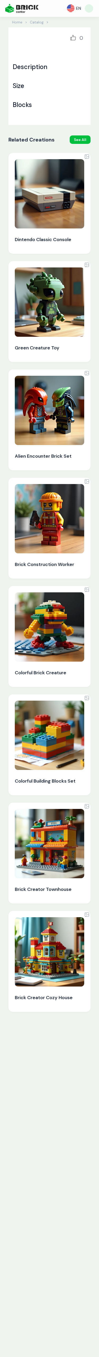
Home (17, 22)
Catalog (37, 22)
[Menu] (89, 8)
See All (80, 139)
